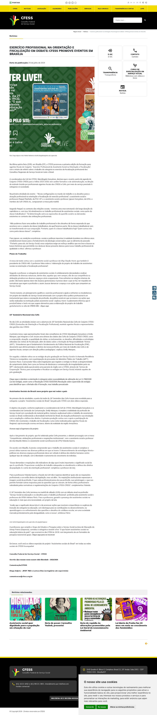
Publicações (73, 8)
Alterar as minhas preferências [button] (122, 707)
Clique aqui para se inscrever (43, 535)
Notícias (27, 8)
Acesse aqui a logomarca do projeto (24, 429)
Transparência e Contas (124, 8)
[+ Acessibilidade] (154, 297)
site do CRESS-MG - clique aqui (36, 306)
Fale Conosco (103, 8)
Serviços (87, 8)
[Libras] (154, 288)
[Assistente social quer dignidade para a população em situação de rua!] (25, 609)
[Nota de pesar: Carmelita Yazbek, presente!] (61, 609)
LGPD (142, 8)
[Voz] (154, 293)
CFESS (15, 8)
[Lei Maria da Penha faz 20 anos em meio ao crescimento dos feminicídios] (131, 609)
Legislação (41, 8)
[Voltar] (146, 643)
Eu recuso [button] (102, 707)
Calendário (57, 8)
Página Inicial (77, 31)
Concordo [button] (90, 707)
